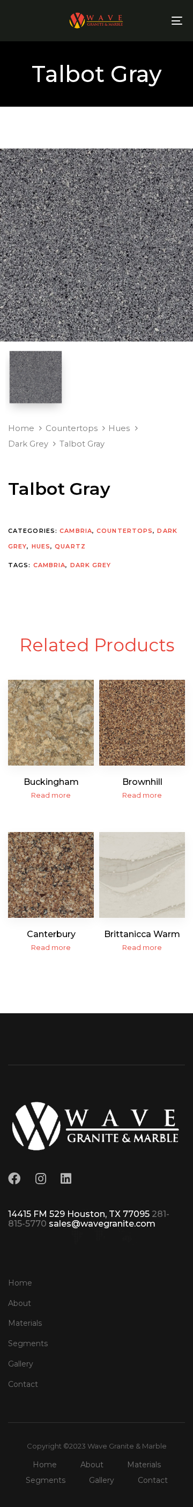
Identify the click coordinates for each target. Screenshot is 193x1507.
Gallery (20, 1364)
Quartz (70, 546)
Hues (119, 428)
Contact (23, 1384)
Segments (28, 1343)
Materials (25, 1323)
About (19, 1303)
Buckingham (51, 782)
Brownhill (142, 782)
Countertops (72, 428)
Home (21, 428)
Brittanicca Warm (142, 934)
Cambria (76, 530)
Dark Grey (28, 444)
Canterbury (51, 934)
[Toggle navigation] (153, 20)
